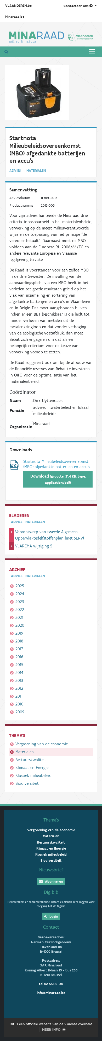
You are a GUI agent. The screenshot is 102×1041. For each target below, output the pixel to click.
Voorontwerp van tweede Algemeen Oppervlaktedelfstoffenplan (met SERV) (49, 535)
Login (53, 916)
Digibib (51, 892)
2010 (19, 704)
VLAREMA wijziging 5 (33, 545)
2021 (19, 617)
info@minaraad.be (51, 993)
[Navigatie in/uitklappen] (92, 51)
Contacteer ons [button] (76, 6)
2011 (18, 696)
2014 (19, 672)
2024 (19, 593)
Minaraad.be (14, 16)
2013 (19, 680)
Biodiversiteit (27, 783)
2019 (19, 633)
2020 (19, 625)
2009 (19, 711)
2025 (19, 585)
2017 (19, 648)
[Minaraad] (51, 36)
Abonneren (53, 881)
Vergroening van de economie (41, 743)
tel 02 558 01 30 (51, 984)
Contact (51, 927)
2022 (19, 609)
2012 (19, 688)
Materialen (24, 751)
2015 (19, 664)
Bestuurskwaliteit (30, 759)
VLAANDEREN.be (18, 5)
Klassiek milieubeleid (33, 775)
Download (58, 479)
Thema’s (51, 820)
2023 (19, 601)
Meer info (51, 1029)
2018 (19, 641)
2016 (19, 656)
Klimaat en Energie (31, 767)
